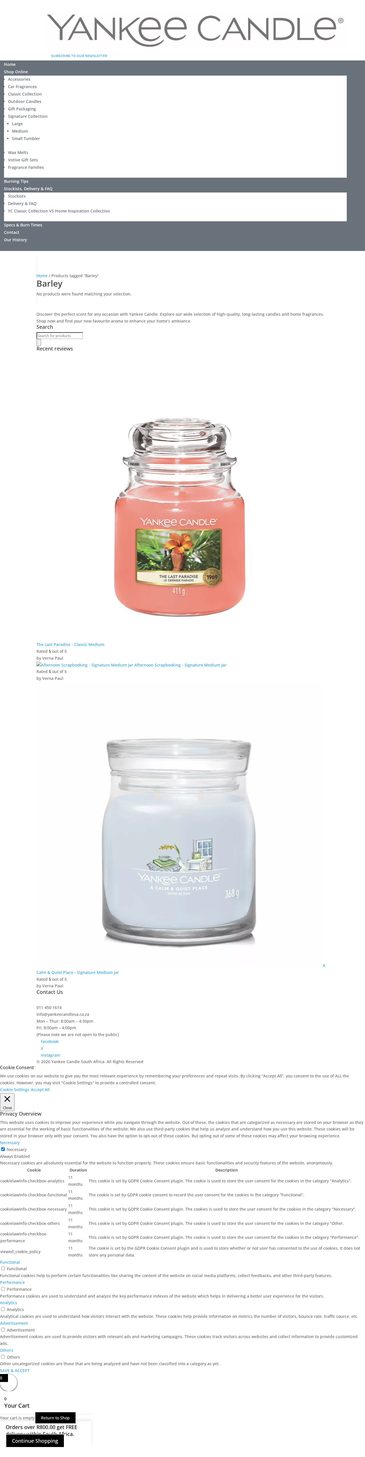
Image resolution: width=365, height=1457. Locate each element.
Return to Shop (55, 1417)
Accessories (19, 79)
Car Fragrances (22, 86)
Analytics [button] (8, 1302)
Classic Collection (25, 94)
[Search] (38, 342)
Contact (11, 232)
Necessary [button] (10, 1142)
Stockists (17, 196)
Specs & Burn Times (23, 225)
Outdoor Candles (24, 101)
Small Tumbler (26, 138)
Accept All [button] (40, 1089)
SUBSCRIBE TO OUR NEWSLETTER (79, 56)
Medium (20, 131)
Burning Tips (16, 181)
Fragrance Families (26, 167)
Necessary (17, 1149)
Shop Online (16, 71)
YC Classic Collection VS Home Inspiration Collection (59, 211)
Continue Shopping (35, 1440)
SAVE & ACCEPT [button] (15, 1370)
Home (10, 64)
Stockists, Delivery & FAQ (28, 188)
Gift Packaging (22, 109)
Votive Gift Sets (23, 160)
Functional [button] (10, 1262)
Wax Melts (18, 152)
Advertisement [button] (14, 1323)
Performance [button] (12, 1282)
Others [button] (6, 1350)
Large (17, 123)
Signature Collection (28, 116)
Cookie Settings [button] (14, 1089)
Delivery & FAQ (22, 203)
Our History (15, 239)
